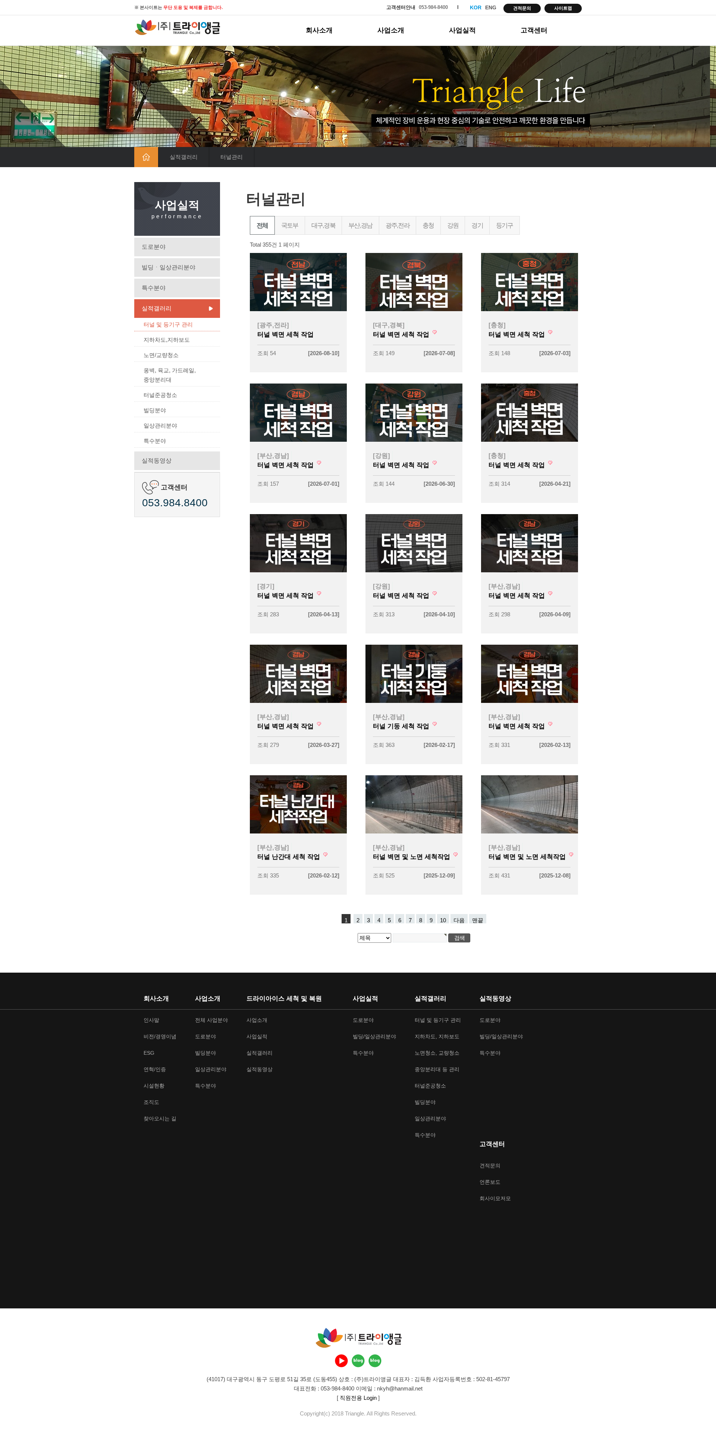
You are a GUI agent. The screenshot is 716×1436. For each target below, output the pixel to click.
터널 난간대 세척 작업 (289, 856)
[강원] (381, 455)
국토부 (289, 225)
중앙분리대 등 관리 (437, 1069)
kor (475, 7)
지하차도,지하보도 (167, 340)
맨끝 (477, 920)
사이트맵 (563, 8)
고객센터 (534, 30)
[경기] (265, 586)
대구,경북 (323, 225)
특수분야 (154, 288)
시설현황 (154, 1086)
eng (490, 7)
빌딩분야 (155, 410)
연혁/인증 (155, 1069)
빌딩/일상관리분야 (374, 1036)
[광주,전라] (273, 325)
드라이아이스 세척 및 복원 (284, 998)
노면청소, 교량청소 (437, 1053)
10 (443, 920)
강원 (453, 225)
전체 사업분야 (211, 1020)
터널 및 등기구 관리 (168, 324)
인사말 (151, 1020)
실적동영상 (157, 460)
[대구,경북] (389, 325)
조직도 (151, 1102)
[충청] (497, 325)
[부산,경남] (273, 455)
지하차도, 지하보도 (437, 1036)
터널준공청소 (160, 395)
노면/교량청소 (161, 355)
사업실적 (462, 30)
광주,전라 (398, 225)
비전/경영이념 (160, 1036)
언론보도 (490, 1182)
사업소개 (390, 30)
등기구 (504, 225)
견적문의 (522, 8)
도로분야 (154, 247)
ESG (149, 1053)
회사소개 (319, 30)
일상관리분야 (160, 425)
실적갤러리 (157, 308)
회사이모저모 (495, 1198)
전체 (262, 225)
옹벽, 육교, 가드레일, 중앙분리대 (170, 375)
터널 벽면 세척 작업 (285, 334)
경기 (477, 225)
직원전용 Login (358, 1398)
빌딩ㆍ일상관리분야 (168, 267)
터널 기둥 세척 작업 (402, 726)
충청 (428, 225)
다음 (459, 920)
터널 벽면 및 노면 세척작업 (412, 856)
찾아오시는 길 (160, 1118)
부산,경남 (360, 225)
